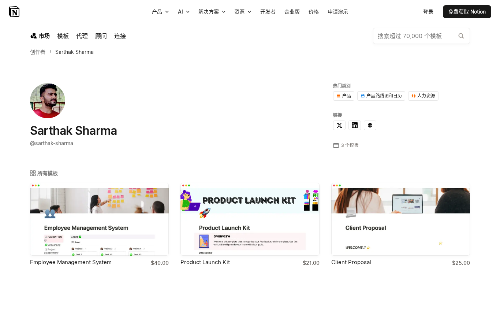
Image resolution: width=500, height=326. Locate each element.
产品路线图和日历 (384, 96)
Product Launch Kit (205, 262)
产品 (346, 96)
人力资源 (426, 96)
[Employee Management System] (99, 219)
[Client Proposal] (400, 219)
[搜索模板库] (461, 36)
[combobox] (421, 36)
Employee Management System (71, 262)
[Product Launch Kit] (249, 219)
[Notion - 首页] (15, 11)
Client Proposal (351, 262)
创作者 (37, 52)
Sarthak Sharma (74, 52)
